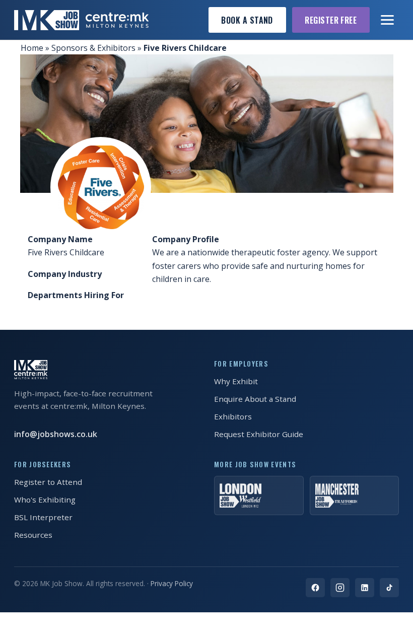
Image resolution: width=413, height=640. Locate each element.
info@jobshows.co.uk (55, 434)
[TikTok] (389, 587)
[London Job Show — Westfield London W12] (259, 495)
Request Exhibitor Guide (258, 434)
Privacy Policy (172, 583)
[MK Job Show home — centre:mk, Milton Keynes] (81, 20)
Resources (33, 535)
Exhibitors (233, 416)
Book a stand (247, 20)
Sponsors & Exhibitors (93, 47)
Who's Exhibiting (45, 499)
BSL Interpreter (43, 517)
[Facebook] (315, 587)
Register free (331, 20)
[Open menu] (388, 20)
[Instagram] (340, 587)
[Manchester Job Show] (354, 495)
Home (32, 47)
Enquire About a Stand (255, 399)
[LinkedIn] (364, 587)
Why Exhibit (236, 381)
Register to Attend (48, 482)
